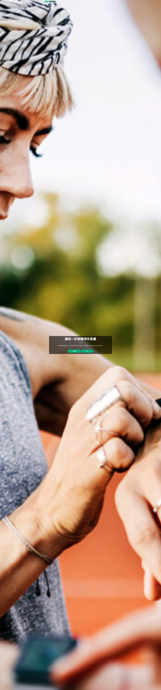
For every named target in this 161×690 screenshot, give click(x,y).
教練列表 (88, 1)
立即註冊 (74, 351)
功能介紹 (83, 1)
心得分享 (97, 1)
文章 (93, 1)
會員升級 (102, 1)
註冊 (112, 1)
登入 (115, 1)
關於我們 (78, 1)
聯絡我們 (107, 1)
